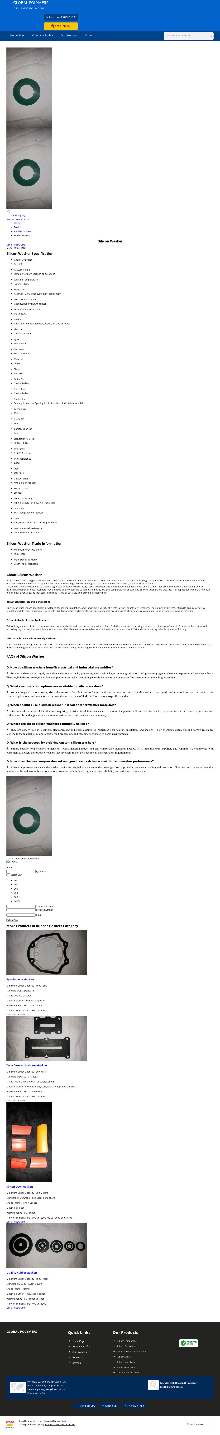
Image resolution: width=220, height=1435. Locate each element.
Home (17, 222)
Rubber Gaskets (22, 231)
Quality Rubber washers (22, 1272)
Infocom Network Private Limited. (60, 1424)
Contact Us (92, 35)
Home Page (17, 35)
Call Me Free (136, 1406)
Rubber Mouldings (126, 1362)
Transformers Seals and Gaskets (27, 1065)
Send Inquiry (62, 26)
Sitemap (76, 1362)
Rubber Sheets (124, 1356)
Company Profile (42, 35)
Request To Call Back (17, 219)
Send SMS (111, 1406)
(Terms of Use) (59, 1421)
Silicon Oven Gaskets (19, 1186)
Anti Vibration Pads (126, 1367)
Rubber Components (127, 1340)
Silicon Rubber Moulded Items (132, 1351)
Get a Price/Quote (15, 244)
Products (19, 227)
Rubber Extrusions (126, 1346)
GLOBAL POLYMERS (30, 5)
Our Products (69, 35)
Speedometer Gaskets (20, 979)
